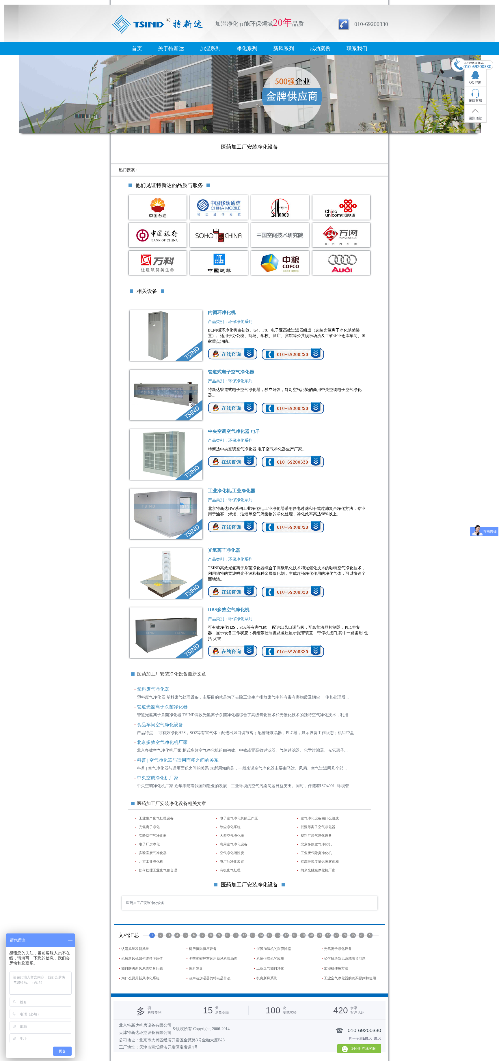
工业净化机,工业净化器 (231, 490)
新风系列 (283, 48)
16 (278, 935)
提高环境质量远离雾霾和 (320, 862)
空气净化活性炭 (232, 853)
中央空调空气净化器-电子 (234, 431)
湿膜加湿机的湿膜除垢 (273, 949)
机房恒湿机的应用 (270, 959)
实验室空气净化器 (153, 836)
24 (345, 935)
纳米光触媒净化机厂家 (318, 870)
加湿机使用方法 (336, 968)
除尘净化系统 (230, 827)
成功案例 (320, 48)
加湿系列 (210, 48)
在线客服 (475, 100)
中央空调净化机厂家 (157, 777)
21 (319, 935)
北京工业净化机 (151, 862)
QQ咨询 (475, 83)
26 (361, 935)
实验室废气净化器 (153, 853)
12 (244, 935)
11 (236, 935)
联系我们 (357, 48)
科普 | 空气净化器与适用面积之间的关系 (178, 760)
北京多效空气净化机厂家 (162, 742)
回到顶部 (475, 118)
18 (294, 935)
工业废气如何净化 (270, 968)
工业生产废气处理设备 (156, 818)
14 (261, 935)
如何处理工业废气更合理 (158, 870)
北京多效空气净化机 (316, 844)
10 (227, 935)
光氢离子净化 (149, 827)
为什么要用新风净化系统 (140, 978)
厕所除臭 (196, 968)
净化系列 (247, 48)
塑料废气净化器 (153, 689)
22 (328, 935)
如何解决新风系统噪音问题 (345, 959)
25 (353, 935)
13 (252, 935)
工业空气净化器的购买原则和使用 (350, 978)
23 (336, 935)
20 (311, 935)
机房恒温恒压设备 (203, 949)
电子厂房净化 (149, 844)
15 (269, 935)
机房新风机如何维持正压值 (142, 959)
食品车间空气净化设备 (160, 724)
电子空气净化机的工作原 (239, 818)
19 (303, 935)
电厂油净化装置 (232, 862)
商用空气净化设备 (233, 844)
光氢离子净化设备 (338, 949)
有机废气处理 (230, 870)
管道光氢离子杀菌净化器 (162, 706)
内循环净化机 (222, 312)
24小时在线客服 (363, 1049)
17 (286, 935)
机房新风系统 (266, 978)
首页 (137, 48)
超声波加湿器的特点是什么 (209, 978)
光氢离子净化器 (224, 550)
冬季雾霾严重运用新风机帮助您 (213, 959)
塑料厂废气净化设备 (316, 836)
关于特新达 (171, 48)
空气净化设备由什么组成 (320, 818)
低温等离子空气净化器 (318, 827)
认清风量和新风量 (135, 949)
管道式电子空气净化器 (231, 371)
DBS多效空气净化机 (229, 609)
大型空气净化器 (232, 836)
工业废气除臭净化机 (316, 853)
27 (370, 935)
